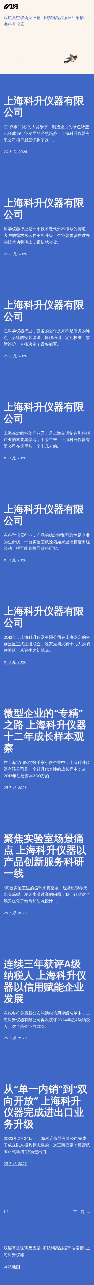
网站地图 (12, 1267)
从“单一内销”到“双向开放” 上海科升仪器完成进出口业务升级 (46, 1106)
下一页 (81, 1212)
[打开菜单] (6, 36)
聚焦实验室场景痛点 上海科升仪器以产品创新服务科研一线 (45, 856)
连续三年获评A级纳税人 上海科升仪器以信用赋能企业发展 (45, 981)
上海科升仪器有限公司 (44, 106)
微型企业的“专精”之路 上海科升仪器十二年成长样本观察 (45, 731)
